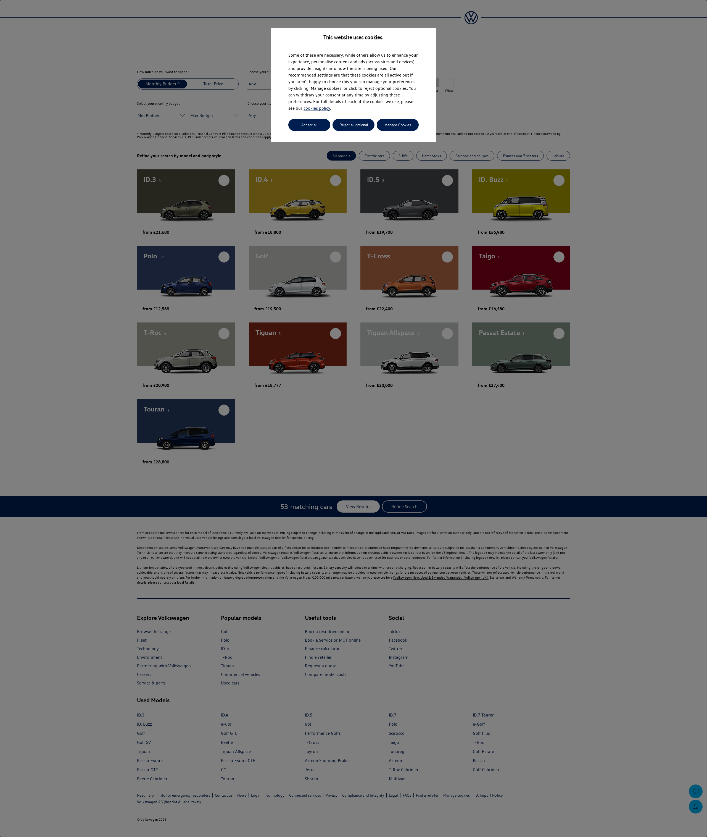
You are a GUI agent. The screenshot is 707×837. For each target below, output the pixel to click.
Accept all (309, 125)
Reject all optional (353, 125)
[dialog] (353, 418)
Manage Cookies (397, 125)
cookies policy (317, 108)
